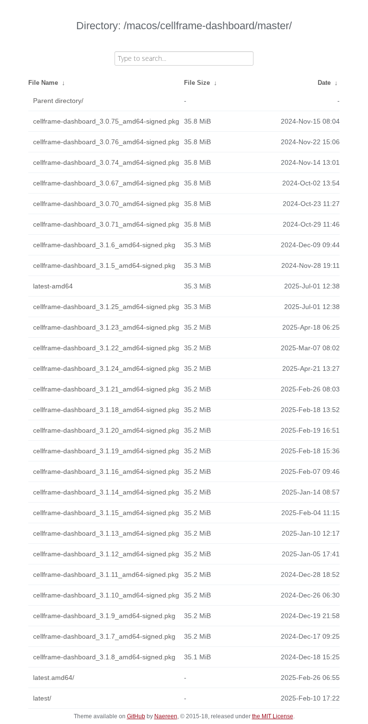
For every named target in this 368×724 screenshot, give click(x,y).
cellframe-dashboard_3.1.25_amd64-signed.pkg (106, 306)
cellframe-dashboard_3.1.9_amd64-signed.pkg (104, 616)
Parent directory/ (58, 100)
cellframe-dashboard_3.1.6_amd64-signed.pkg (104, 245)
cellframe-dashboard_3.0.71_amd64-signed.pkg (106, 224)
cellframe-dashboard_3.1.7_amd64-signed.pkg (104, 636)
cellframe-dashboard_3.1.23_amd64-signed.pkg (106, 327)
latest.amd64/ (53, 677)
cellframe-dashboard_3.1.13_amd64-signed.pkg (106, 533)
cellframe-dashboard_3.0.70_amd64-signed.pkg (106, 203)
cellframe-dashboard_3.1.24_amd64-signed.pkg (106, 368)
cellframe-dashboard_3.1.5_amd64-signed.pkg (104, 265)
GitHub (136, 716)
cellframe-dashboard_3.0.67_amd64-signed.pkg (106, 183)
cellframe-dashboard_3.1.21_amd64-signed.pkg (106, 389)
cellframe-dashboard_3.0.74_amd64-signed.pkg (106, 162)
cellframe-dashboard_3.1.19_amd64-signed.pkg (106, 451)
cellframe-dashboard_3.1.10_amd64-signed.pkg (106, 595)
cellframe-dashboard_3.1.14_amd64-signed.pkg (106, 492)
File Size (197, 82)
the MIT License (272, 716)
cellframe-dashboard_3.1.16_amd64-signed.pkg (106, 471)
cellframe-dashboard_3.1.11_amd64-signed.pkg (106, 574)
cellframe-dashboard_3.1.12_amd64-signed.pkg (106, 554)
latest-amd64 (53, 286)
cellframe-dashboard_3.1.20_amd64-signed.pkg (106, 430)
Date (324, 82)
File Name (43, 82)
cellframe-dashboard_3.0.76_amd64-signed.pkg (106, 142)
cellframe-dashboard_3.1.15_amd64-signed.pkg (106, 513)
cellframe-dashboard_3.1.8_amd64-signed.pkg (104, 657)
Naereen (165, 716)
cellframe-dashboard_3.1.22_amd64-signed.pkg (106, 348)
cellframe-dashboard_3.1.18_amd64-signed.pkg (106, 410)
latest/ (42, 698)
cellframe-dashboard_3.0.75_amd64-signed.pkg (106, 121)
